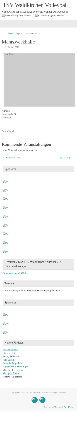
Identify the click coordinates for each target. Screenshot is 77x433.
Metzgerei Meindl (11, 373)
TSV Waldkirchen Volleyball (35, 5)
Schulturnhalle (12, 157)
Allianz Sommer (10, 349)
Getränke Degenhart (12, 363)
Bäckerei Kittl (9, 353)
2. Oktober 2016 (12, 47)
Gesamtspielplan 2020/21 (15, 273)
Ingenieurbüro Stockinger (15, 366)
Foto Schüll (8, 360)
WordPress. (68, 407)
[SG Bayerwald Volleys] (42, 400)
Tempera (58, 407)
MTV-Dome (66, 157)
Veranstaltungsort (15, 33)
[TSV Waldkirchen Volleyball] (35, 400)
